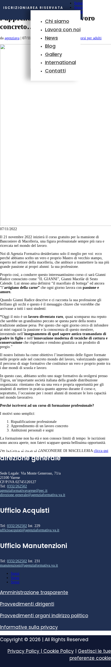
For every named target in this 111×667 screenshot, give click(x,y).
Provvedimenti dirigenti (27, 604)
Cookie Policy (58, 651)
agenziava (12, 38)
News (51, 37)
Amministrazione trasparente (34, 592)
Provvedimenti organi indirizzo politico (44, 615)
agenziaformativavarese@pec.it (23, 491)
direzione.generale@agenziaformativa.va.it (32, 495)
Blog (50, 46)
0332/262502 (17, 486)
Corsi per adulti (90, 38)
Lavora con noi (63, 29)
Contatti (55, 70)
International (60, 62)
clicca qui (101, 451)
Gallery (53, 54)
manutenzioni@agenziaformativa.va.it (29, 565)
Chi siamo (57, 21)
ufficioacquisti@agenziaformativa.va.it (29, 530)
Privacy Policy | (25, 651)
